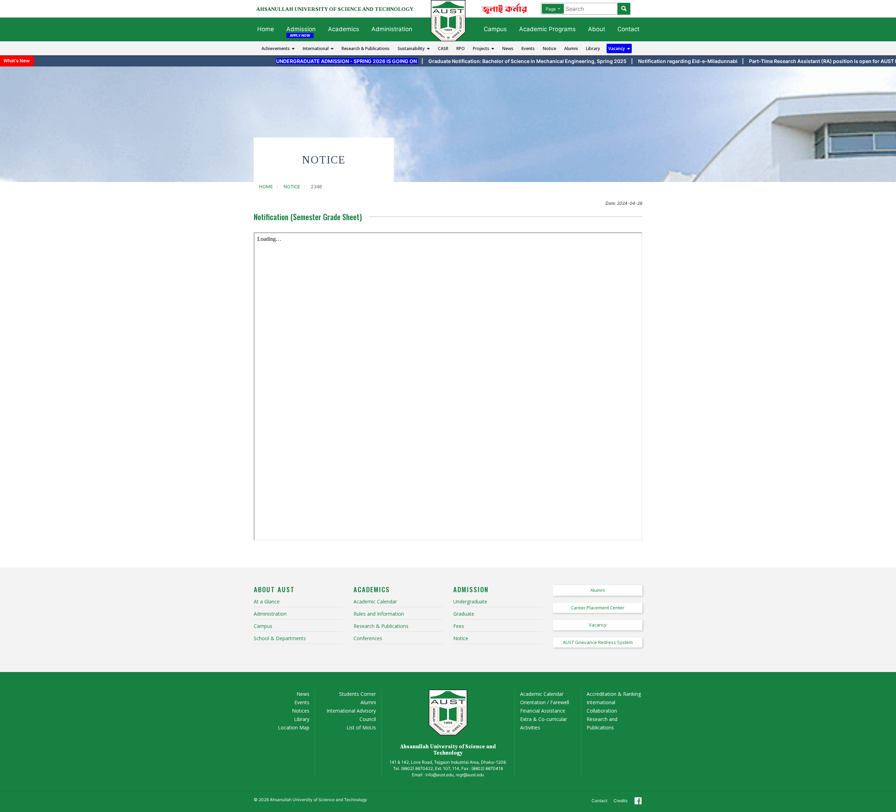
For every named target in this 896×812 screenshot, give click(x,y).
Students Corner (357, 694)
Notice (549, 48)
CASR (443, 48)
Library (593, 48)
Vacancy (617, 48)
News (507, 48)
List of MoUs (361, 727)
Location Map (293, 727)
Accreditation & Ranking (614, 694)
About (596, 29)
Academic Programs (547, 29)
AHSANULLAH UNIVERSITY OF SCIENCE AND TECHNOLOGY (334, 9)
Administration (391, 29)
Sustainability (412, 48)
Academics (343, 29)
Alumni (571, 48)
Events (528, 48)
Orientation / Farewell (544, 702)
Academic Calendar (542, 694)
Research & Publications (366, 48)
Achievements (276, 48)
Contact (628, 29)
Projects (482, 48)
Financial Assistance (542, 710)
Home (265, 29)
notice (292, 186)
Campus (495, 29)
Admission (301, 29)
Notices (300, 710)
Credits (621, 800)
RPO (460, 48)
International (317, 48)
